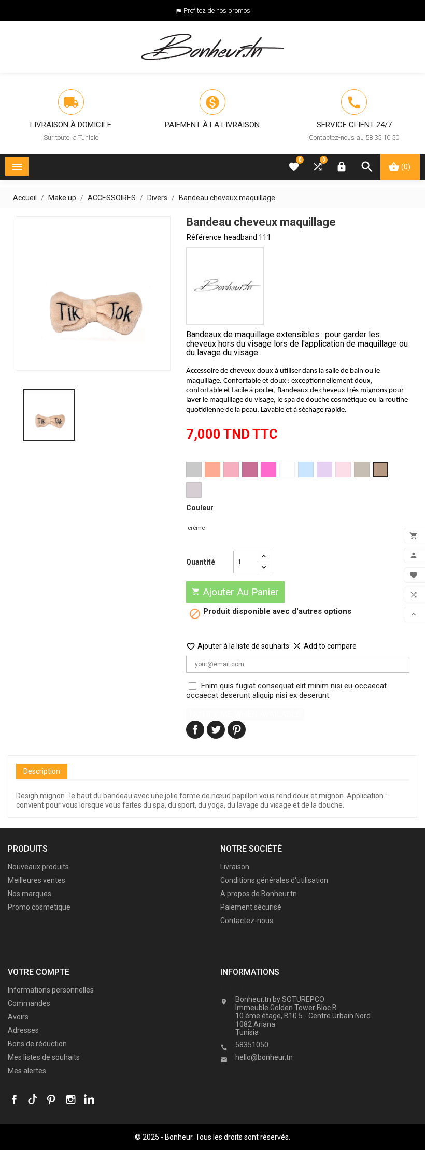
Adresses (23, 1030)
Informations (255, 988)
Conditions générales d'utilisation (274, 880)
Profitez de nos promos (216, 11)
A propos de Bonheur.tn (258, 893)
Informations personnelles (51, 990)
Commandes (29, 1003)
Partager (195, 730)
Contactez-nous (246, 920)
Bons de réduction (37, 1044)
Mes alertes (27, 1071)
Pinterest (237, 730)
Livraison (234, 867)
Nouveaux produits (38, 867)
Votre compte (38, 972)
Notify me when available (245, 714)
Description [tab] (41, 771)
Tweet (216, 730)
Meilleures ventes (36, 880)
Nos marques (29, 893)
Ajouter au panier (235, 592)
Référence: (205, 237)
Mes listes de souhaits (44, 1057)
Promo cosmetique (39, 907)
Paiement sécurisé (250, 907)
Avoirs (18, 1017)
